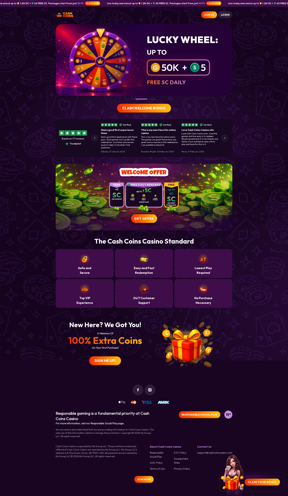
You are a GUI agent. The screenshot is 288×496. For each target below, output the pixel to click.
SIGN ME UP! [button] (105, 360)
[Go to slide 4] (152, 99)
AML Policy (156, 462)
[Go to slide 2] (136, 99)
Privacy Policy (182, 468)
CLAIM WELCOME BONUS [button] (144, 108)
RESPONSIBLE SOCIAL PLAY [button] (200, 414)
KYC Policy (180, 452)
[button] (94, 138)
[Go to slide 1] (133, 99)
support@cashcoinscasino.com (214, 452)
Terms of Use (157, 468)
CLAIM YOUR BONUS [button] (262, 482)
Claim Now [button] (41, 3)
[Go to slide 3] (144, 99)
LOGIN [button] (225, 14)
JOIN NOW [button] (144, 479)
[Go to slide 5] (154, 99)
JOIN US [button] (209, 14)
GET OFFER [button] (144, 218)
